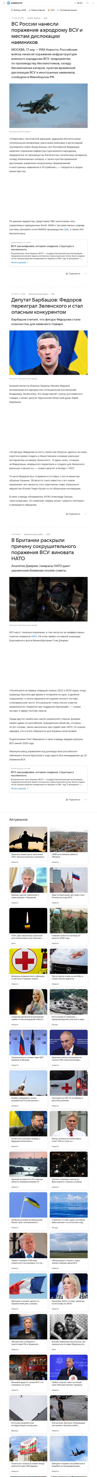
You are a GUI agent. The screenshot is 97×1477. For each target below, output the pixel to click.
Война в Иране (38, 10)
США (66, 229)
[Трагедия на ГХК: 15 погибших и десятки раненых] (69, 1089)
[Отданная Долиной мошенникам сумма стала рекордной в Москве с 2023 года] (28, 1008)
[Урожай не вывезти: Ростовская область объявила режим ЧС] (28, 1171)
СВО (52, 10)
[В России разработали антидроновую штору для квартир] (28, 1414)
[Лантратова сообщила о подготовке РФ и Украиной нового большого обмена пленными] (28, 1333)
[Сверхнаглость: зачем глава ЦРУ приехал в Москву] (28, 1049)
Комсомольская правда (38, 294)
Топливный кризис (68, 10)
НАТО (34, 636)
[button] (48, 106)
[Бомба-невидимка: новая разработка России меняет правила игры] (28, 1089)
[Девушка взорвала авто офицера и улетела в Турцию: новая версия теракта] (28, 968)
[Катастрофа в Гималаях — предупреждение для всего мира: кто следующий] (69, 1008)
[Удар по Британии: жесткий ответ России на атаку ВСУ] (69, 886)
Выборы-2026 (20, 10)
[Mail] (8, 3)
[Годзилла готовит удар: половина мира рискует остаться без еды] (69, 1211)
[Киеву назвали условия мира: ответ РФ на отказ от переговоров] (69, 1130)
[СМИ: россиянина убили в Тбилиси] (69, 846)
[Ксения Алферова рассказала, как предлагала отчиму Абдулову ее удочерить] (69, 1333)
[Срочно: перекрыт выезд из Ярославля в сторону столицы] (69, 1171)
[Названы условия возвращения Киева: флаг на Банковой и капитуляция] (28, 1211)
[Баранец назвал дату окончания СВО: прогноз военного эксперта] (28, 846)
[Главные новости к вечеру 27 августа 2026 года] (69, 927)
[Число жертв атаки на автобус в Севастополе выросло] (69, 968)
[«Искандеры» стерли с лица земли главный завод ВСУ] (69, 1252)
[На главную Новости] (16, 3)
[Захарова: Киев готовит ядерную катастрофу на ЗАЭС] (69, 1292)
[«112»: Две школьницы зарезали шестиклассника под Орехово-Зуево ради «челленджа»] (28, 927)
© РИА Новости (33, 18)
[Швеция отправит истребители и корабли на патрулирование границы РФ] (69, 1455)
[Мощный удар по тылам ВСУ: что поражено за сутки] (28, 1374)
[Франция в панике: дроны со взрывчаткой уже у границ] (28, 1292)
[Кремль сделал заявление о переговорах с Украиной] (28, 886)
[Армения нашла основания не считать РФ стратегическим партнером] (69, 1049)
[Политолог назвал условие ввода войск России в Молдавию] (28, 1455)
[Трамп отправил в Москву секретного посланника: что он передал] (28, 1252)
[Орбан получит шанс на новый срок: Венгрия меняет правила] (69, 1374)
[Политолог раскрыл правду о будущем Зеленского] (28, 1130)
